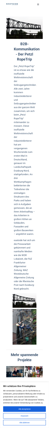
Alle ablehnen (24, 423)
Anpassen (24, 416)
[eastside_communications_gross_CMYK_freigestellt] (12, 4)
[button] (8, 372)
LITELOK (15, 371)
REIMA (33, 371)
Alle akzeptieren (24, 409)
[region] (24, 405)
